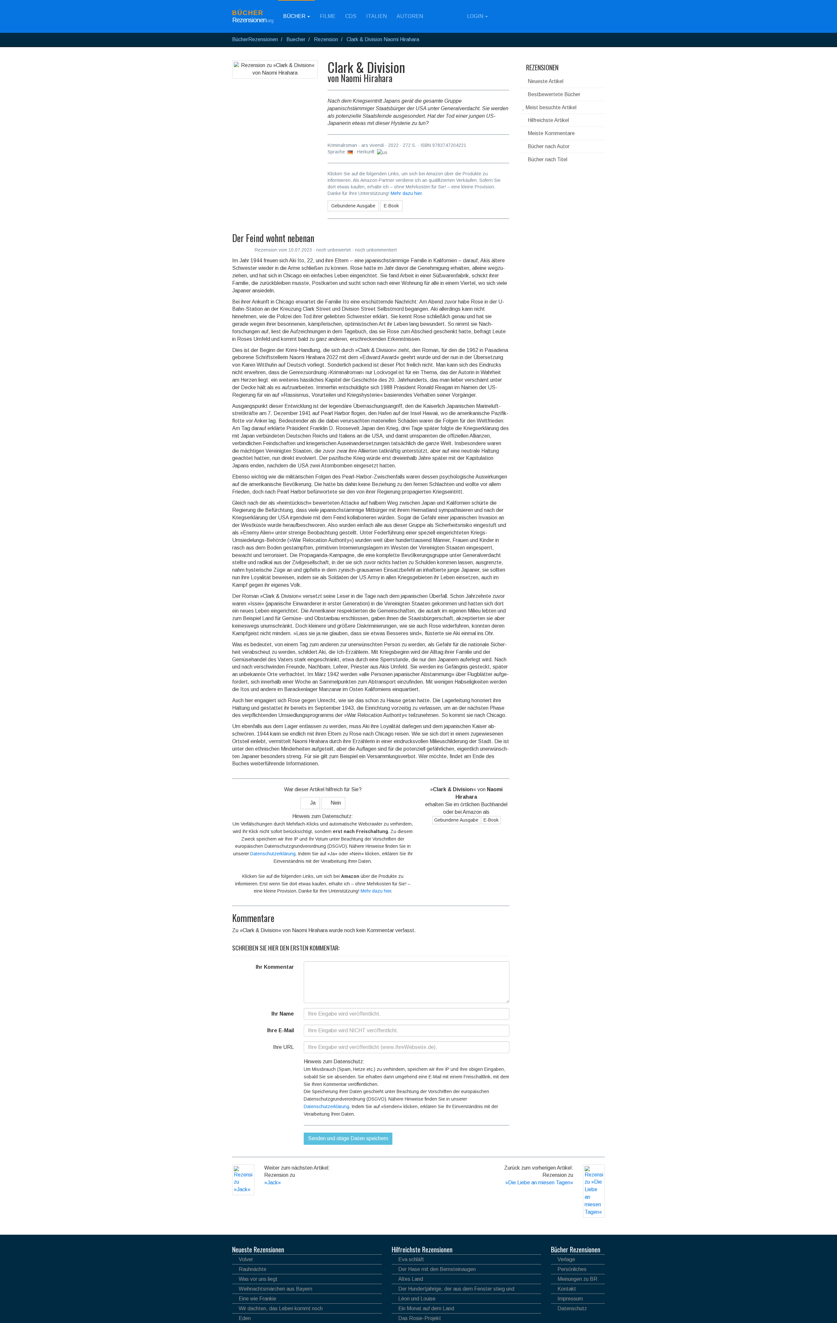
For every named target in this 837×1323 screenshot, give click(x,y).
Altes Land (410, 1279)
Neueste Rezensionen (258, 1249)
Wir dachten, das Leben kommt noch (281, 1308)
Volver (246, 1259)
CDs (350, 16)
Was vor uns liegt (258, 1279)
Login (475, 16)
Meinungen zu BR (577, 1279)
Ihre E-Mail (280, 1030)
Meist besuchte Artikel (550, 107)
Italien (376, 16)
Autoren (410, 16)
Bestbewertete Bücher (553, 94)
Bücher (295, 16)
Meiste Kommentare (550, 133)
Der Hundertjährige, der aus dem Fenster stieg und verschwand (453, 1290)
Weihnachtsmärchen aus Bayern (275, 1289)
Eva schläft (411, 1259)
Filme (327, 16)
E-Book (391, 205)
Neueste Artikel (544, 81)
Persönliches (572, 1269)
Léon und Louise (417, 1298)
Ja (312, 803)
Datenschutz (572, 1308)
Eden (245, 1318)
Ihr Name (282, 1014)
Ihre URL (283, 1047)
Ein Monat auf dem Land (426, 1308)
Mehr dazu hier (406, 193)
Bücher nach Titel (546, 159)
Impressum (570, 1298)
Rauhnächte (252, 1269)
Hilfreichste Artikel (547, 120)
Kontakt (566, 1289)
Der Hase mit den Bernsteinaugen (437, 1269)
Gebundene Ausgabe (353, 205)
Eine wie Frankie (257, 1298)
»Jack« (272, 1182)
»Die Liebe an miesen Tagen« (539, 1182)
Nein (335, 803)
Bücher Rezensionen (575, 1249)
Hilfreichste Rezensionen (422, 1249)
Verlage (566, 1259)
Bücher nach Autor (548, 146)
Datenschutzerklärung (273, 853)
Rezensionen (541, 67)
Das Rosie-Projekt (419, 1318)
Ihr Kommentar (275, 967)
